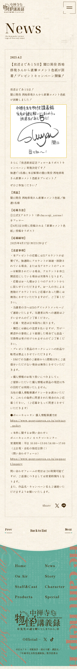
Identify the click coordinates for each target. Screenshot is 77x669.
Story (50, 576)
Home (20, 565)
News (50, 565)
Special (52, 596)
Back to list (38, 531)
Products (24, 596)
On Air (21, 576)
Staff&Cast (26, 586)
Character (55, 586)
